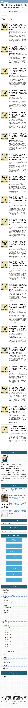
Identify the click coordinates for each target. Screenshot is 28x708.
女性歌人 (19, 227)
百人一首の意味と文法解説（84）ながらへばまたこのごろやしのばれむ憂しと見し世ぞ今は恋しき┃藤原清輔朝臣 (18, 115)
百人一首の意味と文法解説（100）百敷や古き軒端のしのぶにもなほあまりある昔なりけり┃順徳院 (18, 27)
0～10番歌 (19, 411)
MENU (6, 2)
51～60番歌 (19, 289)
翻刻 (11, 32)
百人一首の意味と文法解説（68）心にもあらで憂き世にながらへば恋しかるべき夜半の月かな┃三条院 (18, 199)
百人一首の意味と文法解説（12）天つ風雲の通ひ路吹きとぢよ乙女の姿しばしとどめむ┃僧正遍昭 (18, 389)
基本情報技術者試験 (8, 602)
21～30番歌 (19, 373)
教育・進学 (6, 665)
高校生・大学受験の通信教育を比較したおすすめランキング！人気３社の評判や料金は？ (17, 512)
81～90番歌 (19, 119)
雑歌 (21, 32)
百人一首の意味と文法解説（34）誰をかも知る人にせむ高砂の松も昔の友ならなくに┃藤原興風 (18, 349)
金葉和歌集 (18, 249)
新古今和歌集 (20, 120)
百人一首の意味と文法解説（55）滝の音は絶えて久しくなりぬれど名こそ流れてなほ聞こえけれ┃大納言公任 (18, 329)
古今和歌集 (19, 353)
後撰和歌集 (24, 412)
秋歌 (21, 374)
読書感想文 (6, 662)
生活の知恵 (6, 668)
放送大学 (6, 597)
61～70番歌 (19, 203)
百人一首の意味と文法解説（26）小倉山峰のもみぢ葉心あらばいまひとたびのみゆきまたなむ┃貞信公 (18, 369)
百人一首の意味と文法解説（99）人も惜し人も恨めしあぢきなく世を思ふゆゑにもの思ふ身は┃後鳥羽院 (18, 49)
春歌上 (6, 592)
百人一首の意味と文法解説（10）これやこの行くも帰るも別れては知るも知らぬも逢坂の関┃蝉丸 (18, 408)
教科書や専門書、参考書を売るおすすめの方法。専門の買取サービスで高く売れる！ (17, 497)
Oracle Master (7, 607)
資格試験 (5, 600)
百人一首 (15, 32)
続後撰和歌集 (18, 54)
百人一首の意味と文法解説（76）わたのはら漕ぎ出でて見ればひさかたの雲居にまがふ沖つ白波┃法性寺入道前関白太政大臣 (18, 157)
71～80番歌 (19, 161)
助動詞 (6, 620)
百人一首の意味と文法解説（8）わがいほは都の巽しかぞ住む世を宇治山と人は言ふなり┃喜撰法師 (18, 428)
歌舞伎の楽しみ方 (8, 659)
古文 (4, 615)
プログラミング (7, 610)
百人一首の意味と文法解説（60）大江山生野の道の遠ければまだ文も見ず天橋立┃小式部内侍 (18, 286)
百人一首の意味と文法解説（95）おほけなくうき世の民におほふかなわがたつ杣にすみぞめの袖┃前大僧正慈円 (18, 93)
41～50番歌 (8, 637)
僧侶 (21, 76)
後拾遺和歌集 (22, 205)
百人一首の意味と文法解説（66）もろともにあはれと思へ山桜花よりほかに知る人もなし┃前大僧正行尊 (18, 244)
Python (6, 612)
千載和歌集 (13, 98)
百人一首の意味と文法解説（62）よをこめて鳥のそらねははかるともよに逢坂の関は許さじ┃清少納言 (18, 264)
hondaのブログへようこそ (11, 691)
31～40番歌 (19, 352)
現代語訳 (6, 625)
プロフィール (16, 693)
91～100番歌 (19, 31)
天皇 (18, 32)
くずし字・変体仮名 (8, 651)
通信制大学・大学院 (8, 595)
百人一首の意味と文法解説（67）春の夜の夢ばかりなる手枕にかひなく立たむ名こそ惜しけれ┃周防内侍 (18, 222)
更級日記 (5, 654)
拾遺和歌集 (19, 334)
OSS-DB (6, 605)
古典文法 (6, 617)
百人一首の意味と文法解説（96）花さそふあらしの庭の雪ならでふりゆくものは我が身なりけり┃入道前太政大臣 (18, 71)
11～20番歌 (19, 392)
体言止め (24, 98)
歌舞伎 (5, 657)
